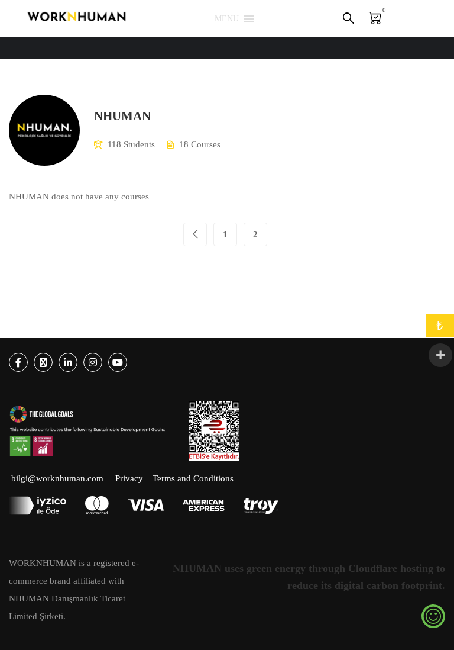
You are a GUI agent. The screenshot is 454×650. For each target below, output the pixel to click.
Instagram (92, 362)
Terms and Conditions (193, 478)
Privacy (129, 478)
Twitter (43, 362)
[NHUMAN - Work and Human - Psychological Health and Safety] (77, 18)
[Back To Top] (430, 629)
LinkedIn (68, 362)
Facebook (18, 362)
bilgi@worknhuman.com (57, 478)
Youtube (117, 362)
